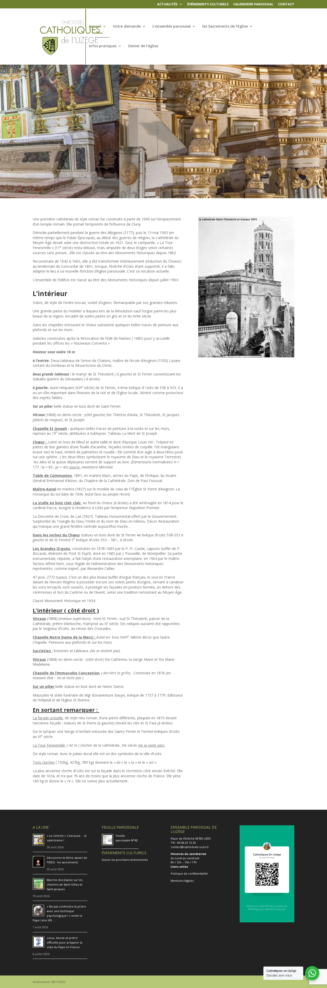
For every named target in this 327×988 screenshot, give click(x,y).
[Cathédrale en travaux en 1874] (246, 356)
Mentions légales (182, 881)
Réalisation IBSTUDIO (49, 982)
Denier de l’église (143, 46)
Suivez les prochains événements (125, 860)
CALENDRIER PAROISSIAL (253, 4)
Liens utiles (179, 866)
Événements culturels (208, 4)
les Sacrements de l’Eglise (225, 27)
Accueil (95, 27)
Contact (286, 4)
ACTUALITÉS (167, 4)
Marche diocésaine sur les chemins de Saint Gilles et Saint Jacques (65, 884)
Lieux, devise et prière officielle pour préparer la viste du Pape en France (64, 942)
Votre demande (127, 27)
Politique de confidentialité (189, 873)
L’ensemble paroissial (172, 27)
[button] (8, 128)
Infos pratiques (102, 46)
